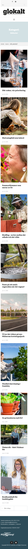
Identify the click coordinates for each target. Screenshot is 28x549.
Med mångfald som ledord (13, 138)
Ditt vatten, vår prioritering (13, 90)
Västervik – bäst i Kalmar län (13, 448)
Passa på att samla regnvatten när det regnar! (13, 286)
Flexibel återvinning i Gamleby (11, 385)
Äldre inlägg (7, 508)
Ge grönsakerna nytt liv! (12, 418)
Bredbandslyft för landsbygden (10, 498)
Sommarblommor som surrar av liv (11, 186)
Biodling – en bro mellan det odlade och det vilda (14, 236)
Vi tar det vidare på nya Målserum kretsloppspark (13, 335)
